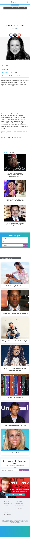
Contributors (7, 508)
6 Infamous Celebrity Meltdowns (15, 452)
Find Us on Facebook (9, 510)
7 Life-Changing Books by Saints (15, 286)
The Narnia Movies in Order (15, 397)
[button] (28, 2)
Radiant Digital (7, 514)
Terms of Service (19, 503)
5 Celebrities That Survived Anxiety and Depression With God (15, 369)
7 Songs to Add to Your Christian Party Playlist (15, 341)
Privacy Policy (18, 501)
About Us (6, 501)
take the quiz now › (15, 495)
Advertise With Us (8, 503)
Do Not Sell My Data (19, 505)
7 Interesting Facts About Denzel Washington (15, 313)
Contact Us (6, 505)
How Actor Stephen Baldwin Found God (15, 425)
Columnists (7, 507)
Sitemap (6, 512)
